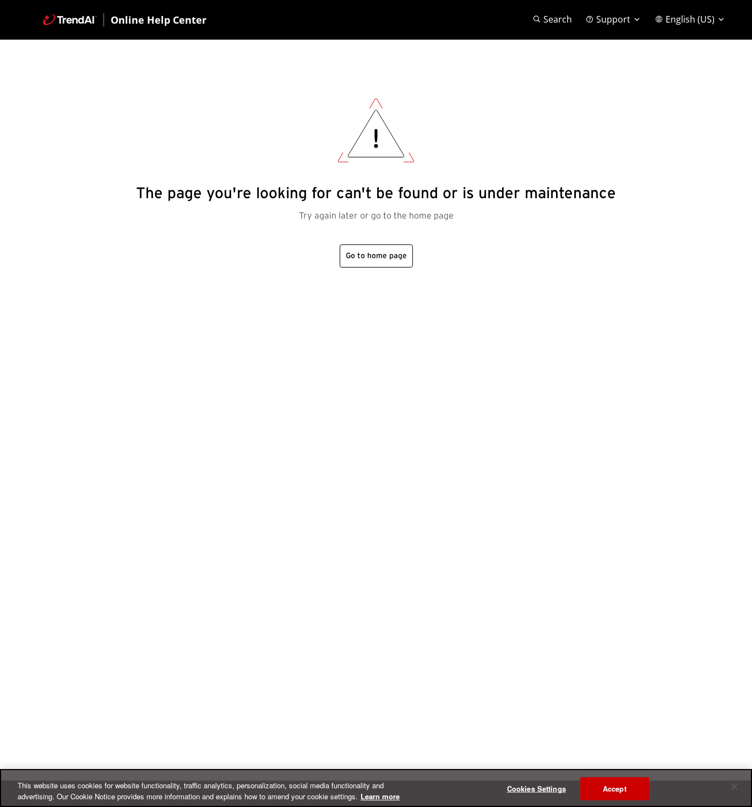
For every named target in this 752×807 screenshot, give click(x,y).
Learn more (380, 795)
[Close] (734, 787)
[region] (376, 788)
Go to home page (376, 256)
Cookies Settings (536, 788)
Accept (614, 788)
